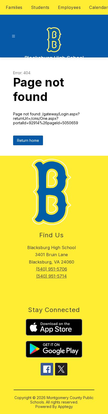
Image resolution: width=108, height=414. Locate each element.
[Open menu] (13, 36)
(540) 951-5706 (51, 269)
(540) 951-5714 (51, 276)
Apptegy (65, 406)
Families (14, 7)
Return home (28, 140)
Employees (69, 7)
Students (40, 7)
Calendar (98, 7)
